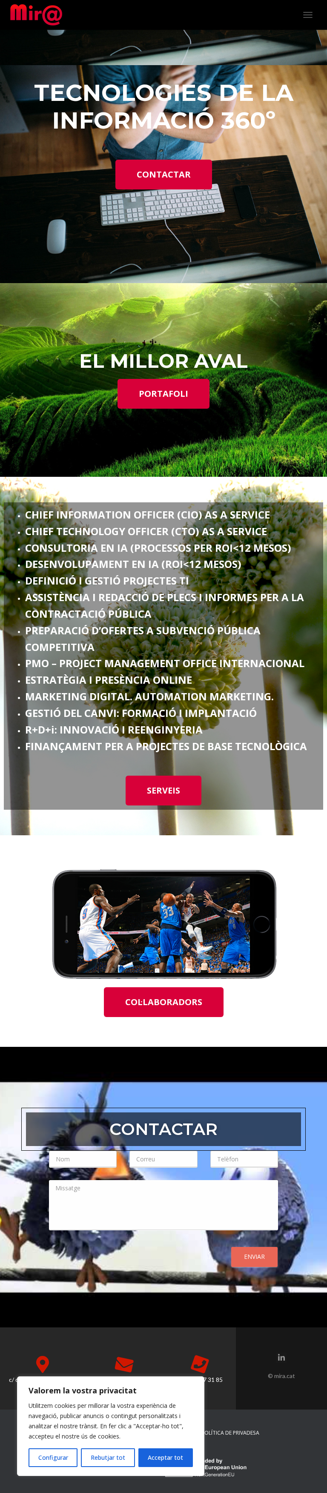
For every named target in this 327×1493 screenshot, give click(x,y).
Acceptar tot (165, 1457)
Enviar (254, 1256)
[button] (163, 174)
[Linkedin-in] (281, 1358)
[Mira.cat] (39, 15)
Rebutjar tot (108, 1457)
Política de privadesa (230, 1432)
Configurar (53, 1457)
